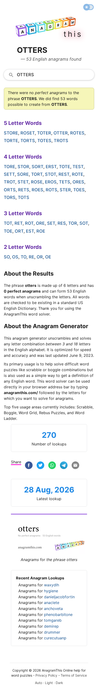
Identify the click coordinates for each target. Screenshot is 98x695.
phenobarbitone (58, 614)
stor (23, 166)
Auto (38, 683)
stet (23, 181)
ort (19, 231)
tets (64, 181)
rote (77, 174)
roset (27, 132)
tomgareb (53, 620)
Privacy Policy (46, 675)
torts (27, 140)
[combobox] (49, 74)
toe (8, 231)
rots (51, 189)
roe (40, 231)
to (23, 256)
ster (65, 189)
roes (37, 189)
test (78, 166)
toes (79, 189)
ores (78, 181)
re (31, 256)
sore (23, 174)
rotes (77, 132)
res (62, 223)
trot (9, 181)
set (51, 223)
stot (50, 174)
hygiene (51, 590)
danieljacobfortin (59, 596)
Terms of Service (74, 675)
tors (9, 197)
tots (23, 197)
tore (9, 166)
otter (61, 132)
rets (23, 189)
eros (51, 181)
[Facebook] (29, 465)
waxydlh (51, 585)
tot (8, 223)
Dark (59, 683)
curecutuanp (55, 638)
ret (19, 223)
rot (29, 223)
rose (37, 181)
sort (37, 166)
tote (64, 166)
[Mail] (75, 465)
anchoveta (53, 608)
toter (44, 132)
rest (64, 174)
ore (40, 223)
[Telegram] (64, 465)
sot (83, 223)
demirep (51, 626)
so (7, 256)
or (40, 256)
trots (61, 140)
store (11, 132)
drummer (52, 632)
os (15, 256)
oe (48, 256)
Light (49, 683)
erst (51, 166)
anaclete (51, 602)
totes (44, 140)
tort (37, 174)
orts (10, 189)
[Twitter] (40, 465)
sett (9, 174)
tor (72, 223)
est (30, 231)
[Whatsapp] (52, 465)
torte (11, 140)
